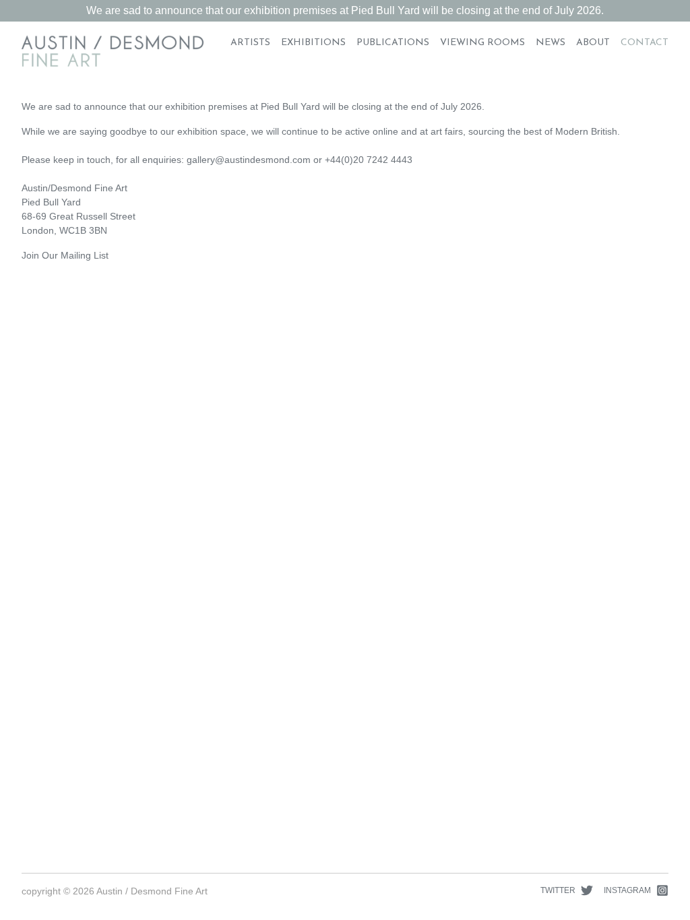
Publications (392, 43)
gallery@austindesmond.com (249, 159)
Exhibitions (313, 43)
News (550, 43)
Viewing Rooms (482, 43)
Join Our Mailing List (65, 255)
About (593, 43)
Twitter (557, 890)
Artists (250, 43)
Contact (644, 43)
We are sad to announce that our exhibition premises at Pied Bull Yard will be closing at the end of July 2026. (345, 10)
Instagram (627, 890)
